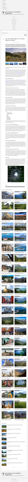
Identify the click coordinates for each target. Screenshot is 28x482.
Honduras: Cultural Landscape (6, 325)
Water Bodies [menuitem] (14, 25)
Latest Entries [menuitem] (14, 18)
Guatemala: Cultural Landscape (6, 304)
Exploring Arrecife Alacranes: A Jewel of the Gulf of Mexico (13, 433)
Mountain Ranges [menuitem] (14, 23)
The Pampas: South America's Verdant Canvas (12, 458)
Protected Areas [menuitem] (4, 3)
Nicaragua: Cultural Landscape (6, 346)
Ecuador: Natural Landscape (19, 273)
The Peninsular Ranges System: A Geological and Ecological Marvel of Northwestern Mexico (15, 450)
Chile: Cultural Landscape (6, 241)
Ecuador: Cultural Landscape (6, 273)
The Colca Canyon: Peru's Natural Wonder (12, 437)
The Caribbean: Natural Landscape (20, 398)
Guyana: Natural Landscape (19, 315)
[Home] (3, 12)
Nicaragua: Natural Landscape (19, 346)
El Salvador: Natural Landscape (19, 283)
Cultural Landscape (4, 191)
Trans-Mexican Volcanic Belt (19, 72)
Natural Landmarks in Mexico (21, 186)
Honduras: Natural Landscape (19, 325)
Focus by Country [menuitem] (4, 0)
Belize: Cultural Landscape (6, 210)
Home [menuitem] (14, 16)
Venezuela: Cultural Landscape (6, 419)
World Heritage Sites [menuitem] (4, 7)
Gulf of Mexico (17, 82)
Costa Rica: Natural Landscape (19, 262)
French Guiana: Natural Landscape (20, 294)
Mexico (6, 186)
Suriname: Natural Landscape (19, 388)
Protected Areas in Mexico (10, 186)
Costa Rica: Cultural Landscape (7, 262)
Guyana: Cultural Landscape (6, 315)
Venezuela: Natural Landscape (19, 419)
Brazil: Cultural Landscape (6, 231)
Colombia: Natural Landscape (19, 252)
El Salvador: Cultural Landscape (7, 283)
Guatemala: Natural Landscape (19, 304)
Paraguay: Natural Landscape (19, 367)
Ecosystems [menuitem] (14, 27)
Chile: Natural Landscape (18, 241)
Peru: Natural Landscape (18, 377)
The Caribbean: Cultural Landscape (7, 398)
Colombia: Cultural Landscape (6, 252)
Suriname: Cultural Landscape (6, 388)
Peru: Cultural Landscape (6, 377)
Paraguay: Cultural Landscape (6, 367)
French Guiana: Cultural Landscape (7, 294)
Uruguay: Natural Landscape (19, 409)
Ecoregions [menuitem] (3, 6)
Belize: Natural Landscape (19, 210)
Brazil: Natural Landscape (19, 231)
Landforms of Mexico (16, 186)
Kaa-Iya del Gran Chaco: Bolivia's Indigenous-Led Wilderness (14, 454)
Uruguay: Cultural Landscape (6, 409)
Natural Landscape (17, 191)
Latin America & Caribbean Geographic (13, 12)
